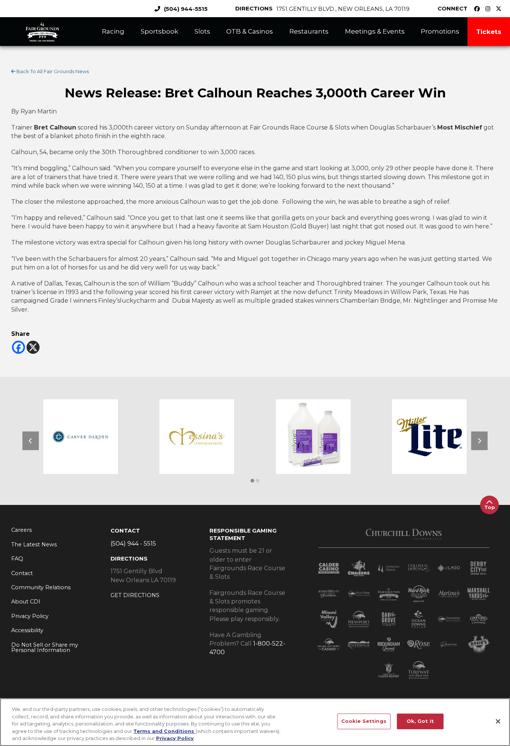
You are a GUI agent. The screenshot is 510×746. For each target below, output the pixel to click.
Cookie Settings (363, 721)
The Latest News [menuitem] (34, 544)
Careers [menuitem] (21, 530)
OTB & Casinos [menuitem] (249, 31)
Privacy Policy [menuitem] (30, 616)
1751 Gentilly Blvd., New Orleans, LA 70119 (343, 8)
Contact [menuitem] (22, 573)
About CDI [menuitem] (25, 601)
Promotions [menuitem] (440, 31)
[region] (255, 722)
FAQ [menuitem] (17, 558)
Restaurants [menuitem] (309, 31)
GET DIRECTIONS (135, 595)
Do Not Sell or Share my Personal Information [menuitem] (44, 648)
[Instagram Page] (489, 8)
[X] (33, 347)
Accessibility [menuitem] (27, 630)
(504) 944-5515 (186, 8)
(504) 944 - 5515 (133, 543)
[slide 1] (257, 481)
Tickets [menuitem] (488, 31)
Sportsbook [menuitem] (159, 31)
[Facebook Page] (478, 8)
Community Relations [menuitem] (41, 587)
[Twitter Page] (500, 8)
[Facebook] (18, 347)
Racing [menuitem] (113, 31)
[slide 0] (252, 481)
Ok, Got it (420, 721)
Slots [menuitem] (202, 31)
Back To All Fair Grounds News (52, 71)
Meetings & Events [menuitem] (375, 31)
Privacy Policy (175, 738)
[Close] (498, 721)
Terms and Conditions (164, 731)
